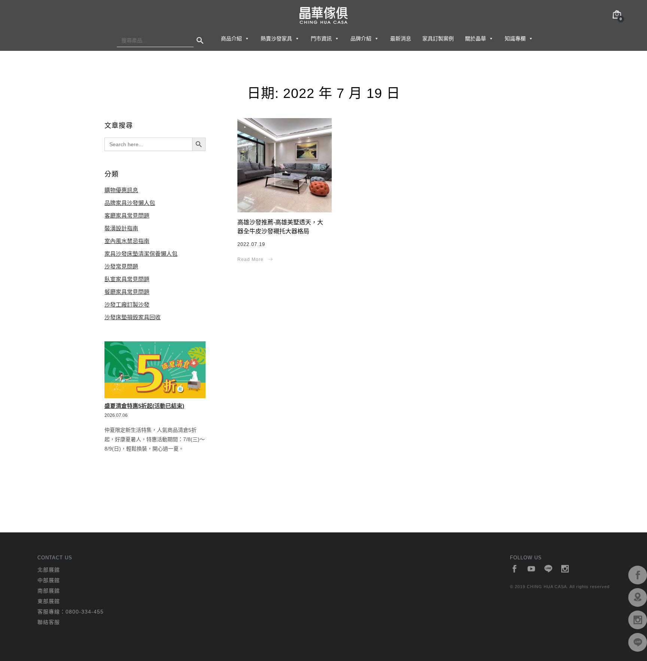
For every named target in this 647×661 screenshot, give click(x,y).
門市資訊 (321, 38)
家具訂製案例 (438, 38)
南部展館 (48, 591)
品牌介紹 (360, 38)
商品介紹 (231, 38)
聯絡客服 (48, 622)
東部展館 (48, 601)
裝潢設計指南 (121, 228)
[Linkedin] (548, 569)
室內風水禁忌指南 (126, 241)
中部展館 (48, 580)
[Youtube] (531, 569)
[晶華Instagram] (637, 620)
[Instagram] (565, 569)
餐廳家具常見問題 (126, 292)
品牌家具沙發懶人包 (129, 203)
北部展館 (48, 570)
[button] (246, 38)
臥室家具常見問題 (126, 279)
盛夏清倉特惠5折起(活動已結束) (144, 406)
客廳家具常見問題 (126, 215)
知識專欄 (515, 38)
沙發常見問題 (121, 266)
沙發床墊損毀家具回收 (132, 317)
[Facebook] (514, 569)
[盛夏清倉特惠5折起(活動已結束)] (155, 369)
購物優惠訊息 (121, 190)
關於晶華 (475, 38)
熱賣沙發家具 (276, 38)
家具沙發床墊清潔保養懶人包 (140, 253)
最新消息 (400, 38)
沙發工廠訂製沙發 (126, 304)
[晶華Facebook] (637, 575)
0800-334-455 (85, 612)
